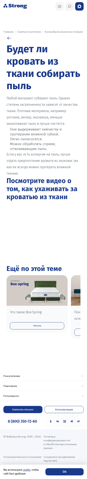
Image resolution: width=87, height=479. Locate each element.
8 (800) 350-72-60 (22, 421)
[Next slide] (75, 310)
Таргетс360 (50, 460)
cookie (26, 469)
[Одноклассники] (51, 421)
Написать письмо (23, 409)
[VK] (58, 421)
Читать (37, 325)
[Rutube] (79, 421)
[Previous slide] (12, 310)
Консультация (64, 409)
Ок (64, 471)
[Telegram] (72, 421)
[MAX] (65, 421)
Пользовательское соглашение (22, 456)
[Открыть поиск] (59, 6)
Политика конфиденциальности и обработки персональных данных (60, 442)
